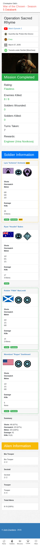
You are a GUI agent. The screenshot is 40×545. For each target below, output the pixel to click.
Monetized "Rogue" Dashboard (17, 354)
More (36, 544)
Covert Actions (28, 541)
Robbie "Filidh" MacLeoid (15, 291)
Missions (20, 544)
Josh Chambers (9, 530)
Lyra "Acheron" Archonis (14, 163)
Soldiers (12, 544)
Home (4, 544)
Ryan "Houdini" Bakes (13, 227)
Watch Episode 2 (15, 28)
